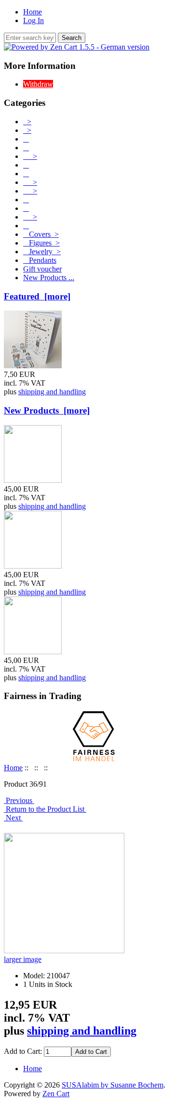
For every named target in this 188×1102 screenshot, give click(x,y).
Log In (33, 20)
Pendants (39, 260)
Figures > (41, 243)
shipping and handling (52, 392)
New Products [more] (47, 410)
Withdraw (38, 84)
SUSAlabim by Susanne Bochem (112, 1085)
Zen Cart (55, 1093)
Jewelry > (42, 251)
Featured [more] (37, 296)
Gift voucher (42, 269)
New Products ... (48, 277)
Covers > (41, 234)
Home (32, 12)
